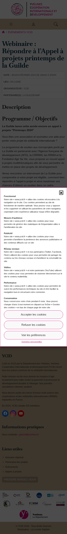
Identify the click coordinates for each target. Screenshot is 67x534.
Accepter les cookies (33, 314)
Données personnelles (32, 341)
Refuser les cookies (33, 324)
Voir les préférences (33, 335)
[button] (61, 192)
